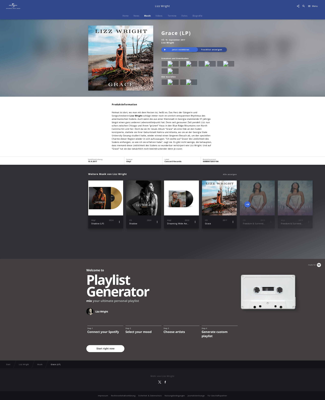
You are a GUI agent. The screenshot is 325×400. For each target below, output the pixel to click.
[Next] (247, 204)
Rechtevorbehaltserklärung (123, 395)
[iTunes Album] (226, 64)
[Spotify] (207, 64)
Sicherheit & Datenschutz (150, 395)
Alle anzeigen (230, 174)
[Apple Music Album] (170, 64)
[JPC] (189, 82)
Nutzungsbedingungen (175, 395)
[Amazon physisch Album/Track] (170, 82)
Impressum (103, 395)
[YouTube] (170, 71)
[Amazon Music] (189, 64)
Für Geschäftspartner (217, 395)
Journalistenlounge (196, 395)
